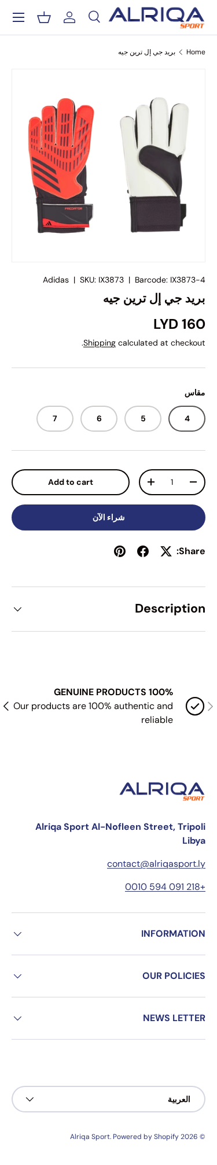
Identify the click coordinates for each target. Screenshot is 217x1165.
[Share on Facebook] (143, 551)
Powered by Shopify (146, 1136)
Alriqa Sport (90, 1136)
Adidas (56, 279)
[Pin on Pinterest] (119, 551)
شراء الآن (109, 517)
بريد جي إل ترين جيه (146, 52)
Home (195, 52)
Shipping (99, 342)
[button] (44, 17)
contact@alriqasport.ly (156, 864)
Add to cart (70, 482)
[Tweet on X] (166, 551)
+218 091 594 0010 (165, 887)
